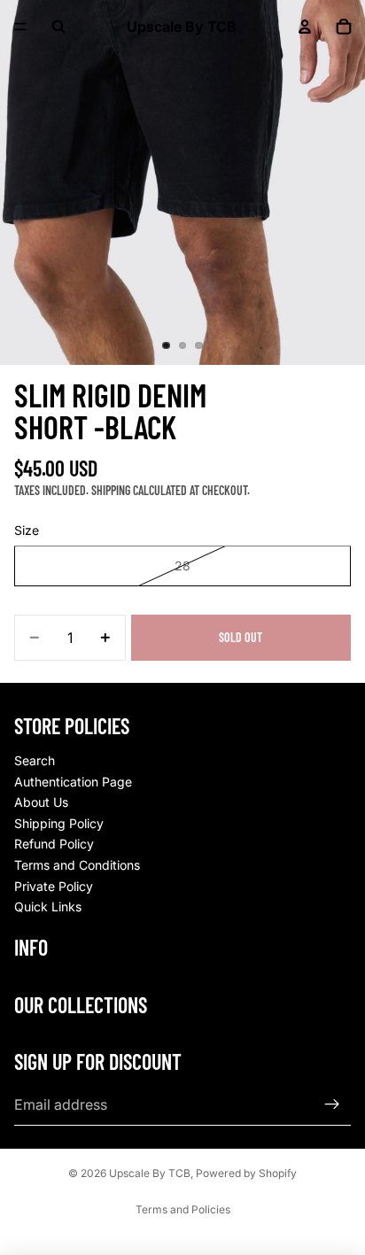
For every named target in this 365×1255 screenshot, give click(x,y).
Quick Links (48, 906)
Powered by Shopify (246, 1173)
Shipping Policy (59, 823)
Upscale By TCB (149, 1173)
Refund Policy (54, 843)
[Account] (304, 26)
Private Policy (53, 886)
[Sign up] (332, 1104)
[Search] (58, 26)
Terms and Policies (183, 1209)
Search (34, 760)
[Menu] (20, 26)
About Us (41, 802)
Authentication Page (73, 781)
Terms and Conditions (77, 864)
